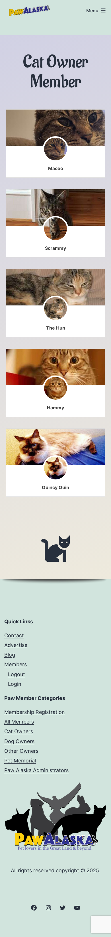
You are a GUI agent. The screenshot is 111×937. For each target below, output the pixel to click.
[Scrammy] (55, 207)
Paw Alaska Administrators (36, 770)
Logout (16, 674)
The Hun (55, 328)
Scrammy (55, 248)
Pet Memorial (20, 761)
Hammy (55, 407)
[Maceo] (55, 128)
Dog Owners (19, 741)
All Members (19, 722)
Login (14, 684)
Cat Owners (18, 731)
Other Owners (21, 751)
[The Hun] (55, 287)
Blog (9, 655)
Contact (14, 635)
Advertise (15, 645)
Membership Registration (34, 712)
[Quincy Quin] (55, 447)
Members (15, 664)
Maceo (55, 168)
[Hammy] (55, 367)
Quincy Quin (55, 487)
